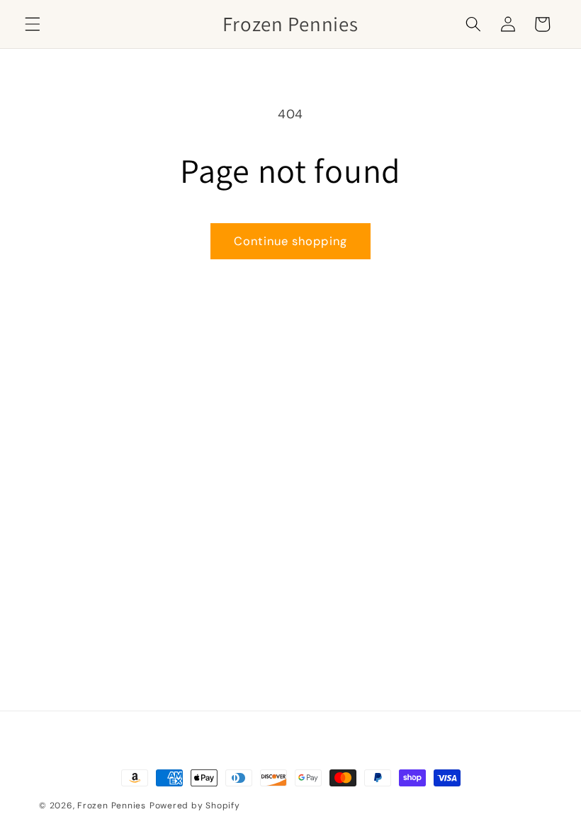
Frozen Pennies (111, 805)
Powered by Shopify (195, 805)
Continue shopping (290, 241)
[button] (33, 24)
